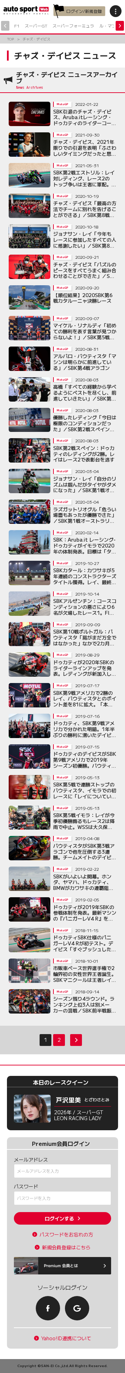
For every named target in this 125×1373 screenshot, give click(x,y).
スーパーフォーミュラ (73, 26)
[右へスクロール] (120, 26)
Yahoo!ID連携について (66, 1338)
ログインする (59, 1218)
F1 (16, 26)
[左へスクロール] (5, 26)
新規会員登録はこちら (66, 1247)
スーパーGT (36, 26)
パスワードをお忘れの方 (66, 1235)
